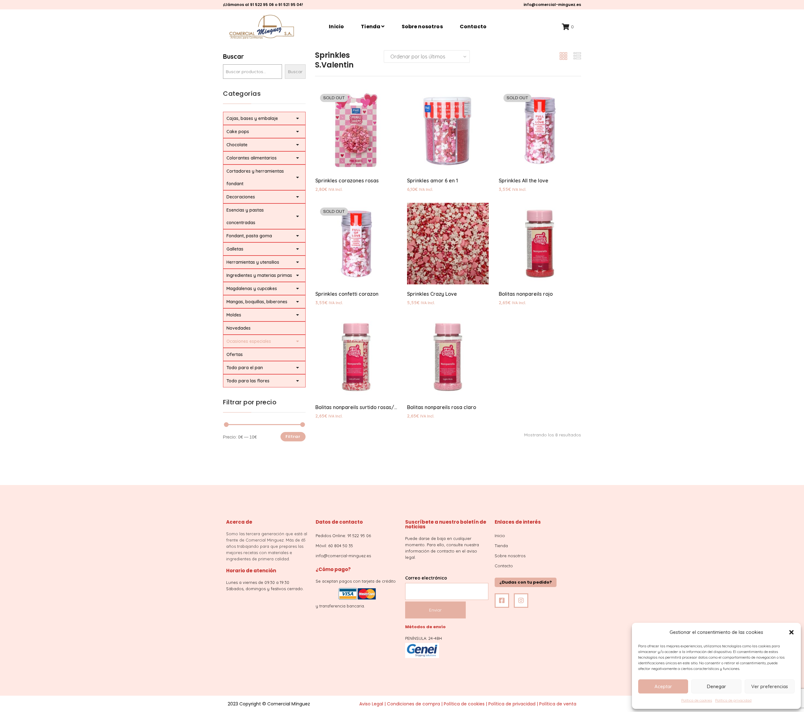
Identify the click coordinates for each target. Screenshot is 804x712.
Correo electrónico (426, 578)
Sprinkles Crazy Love (432, 294)
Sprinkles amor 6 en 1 (432, 180)
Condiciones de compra (413, 704)
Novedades (238, 328)
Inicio (336, 26)
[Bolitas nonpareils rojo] (539, 243)
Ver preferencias (769, 686)
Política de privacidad (733, 700)
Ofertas (234, 354)
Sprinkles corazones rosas (347, 180)
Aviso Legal (371, 704)
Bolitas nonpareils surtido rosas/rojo (359, 407)
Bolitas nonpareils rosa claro (441, 407)
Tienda (371, 26)
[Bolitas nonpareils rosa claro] (448, 357)
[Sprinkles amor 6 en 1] (448, 130)
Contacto (473, 26)
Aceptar (663, 686)
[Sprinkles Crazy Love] (448, 243)
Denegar (716, 686)
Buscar (233, 56)
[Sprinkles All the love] (539, 130)
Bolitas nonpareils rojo (526, 294)
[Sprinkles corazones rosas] (356, 130)
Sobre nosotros (422, 26)
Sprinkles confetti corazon (346, 294)
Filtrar (293, 437)
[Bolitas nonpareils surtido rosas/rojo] (356, 357)
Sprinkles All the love (523, 180)
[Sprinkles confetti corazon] (356, 243)
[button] (791, 632)
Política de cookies (696, 700)
